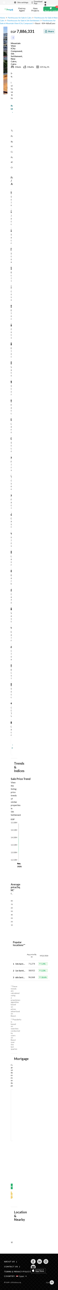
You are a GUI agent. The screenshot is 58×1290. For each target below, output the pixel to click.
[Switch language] (7, 2)
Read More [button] (11, 107)
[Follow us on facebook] (33, 1263)
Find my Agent (21, 9)
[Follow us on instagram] (45, 1263)
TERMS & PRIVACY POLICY (17, 1271)
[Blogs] (8, 9)
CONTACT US (11, 1266)
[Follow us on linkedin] (39, 1263)
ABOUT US (9, 1261)
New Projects (35, 9)
